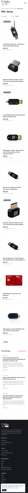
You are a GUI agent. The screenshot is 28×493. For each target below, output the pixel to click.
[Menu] (25, 2)
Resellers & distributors (6, 469)
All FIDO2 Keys (13, 8)
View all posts (22, 351)
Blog (2, 463)
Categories (7, 8)
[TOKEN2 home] (5, 3)
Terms (2, 481)
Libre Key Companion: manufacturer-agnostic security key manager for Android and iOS (13, 397)
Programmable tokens (6, 442)
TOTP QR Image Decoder (7, 452)
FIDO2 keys (3, 444)
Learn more (16, 487)
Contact (3, 477)
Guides (2, 461)
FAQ (2, 465)
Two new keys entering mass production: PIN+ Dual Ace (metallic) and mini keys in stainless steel (14, 359)
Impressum (3, 479)
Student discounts (6, 467)
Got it (4, 490)
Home (2, 8)
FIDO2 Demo (4, 454)
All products (4, 440)
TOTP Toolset (4, 450)
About (2, 475)
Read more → (6, 369)
